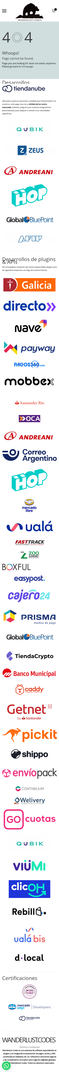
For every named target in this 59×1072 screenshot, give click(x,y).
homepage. (27, 66)
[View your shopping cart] (53, 10)
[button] (6, 1065)
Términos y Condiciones (29, 1047)
